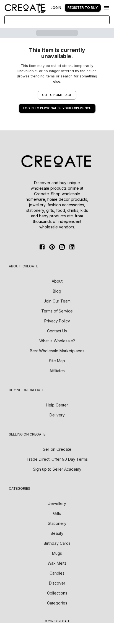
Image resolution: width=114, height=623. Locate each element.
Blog (57, 291)
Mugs (57, 553)
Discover (57, 583)
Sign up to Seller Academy (57, 469)
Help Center (57, 405)
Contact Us (57, 331)
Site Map (57, 360)
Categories (57, 603)
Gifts (57, 513)
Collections (57, 593)
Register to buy (83, 8)
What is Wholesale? (57, 340)
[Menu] (106, 7)
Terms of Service (57, 311)
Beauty (57, 533)
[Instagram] (62, 247)
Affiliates (57, 370)
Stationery (57, 523)
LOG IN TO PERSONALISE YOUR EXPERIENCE (57, 108)
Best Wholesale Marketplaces (57, 350)
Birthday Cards (57, 543)
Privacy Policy (57, 321)
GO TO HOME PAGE (57, 95)
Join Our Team (57, 301)
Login (56, 8)
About (57, 281)
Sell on (57, 449)
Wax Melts (57, 563)
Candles (57, 573)
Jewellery (57, 503)
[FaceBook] (42, 247)
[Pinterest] (52, 247)
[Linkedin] (72, 247)
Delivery (57, 415)
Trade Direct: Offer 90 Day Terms (57, 459)
